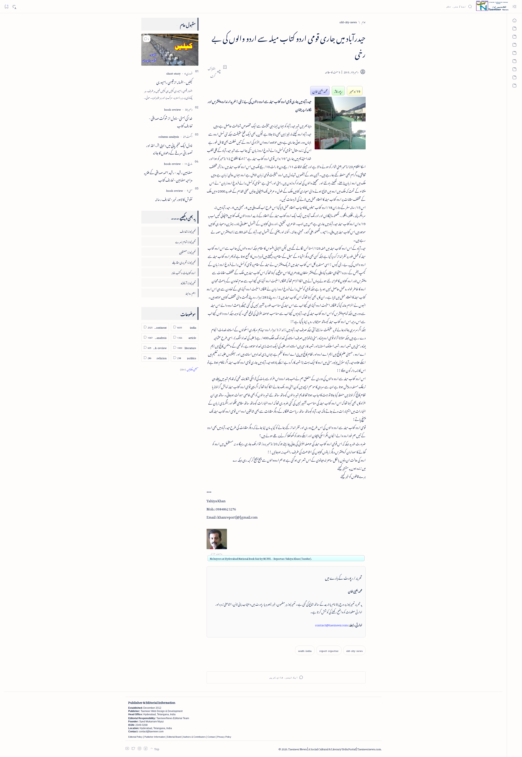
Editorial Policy (135, 737)
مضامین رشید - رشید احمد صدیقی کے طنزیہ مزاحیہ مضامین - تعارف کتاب (168, 175)
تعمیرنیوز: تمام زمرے (185, 241)
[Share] (214, 71)
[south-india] (305, 650)
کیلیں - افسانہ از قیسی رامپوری (174, 81)
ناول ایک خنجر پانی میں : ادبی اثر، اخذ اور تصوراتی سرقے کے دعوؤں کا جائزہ (169, 148)
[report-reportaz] (329, 650)
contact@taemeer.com (331, 624)
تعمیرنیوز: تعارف (188, 230)
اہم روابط (190, 292)
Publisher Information (154, 737)
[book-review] (172, 109)
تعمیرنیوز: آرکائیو (188, 282)
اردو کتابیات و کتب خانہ (183, 272)
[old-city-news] (354, 650)
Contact (211, 737)
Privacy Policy (224, 737)
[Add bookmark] (225, 67)
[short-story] (173, 73)
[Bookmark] (6, 6)
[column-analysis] (168, 136)
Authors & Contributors (194, 737)
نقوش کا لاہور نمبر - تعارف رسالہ (173, 198)
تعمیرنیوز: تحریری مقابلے (184, 261)
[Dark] (14, 6)
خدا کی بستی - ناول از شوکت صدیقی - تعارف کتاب (170, 121)
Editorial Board (174, 737)
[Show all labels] (189, 369)
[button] (146, 38)
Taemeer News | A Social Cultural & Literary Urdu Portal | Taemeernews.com (334, 748)
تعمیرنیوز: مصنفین (187, 251)
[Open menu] (514, 6)
